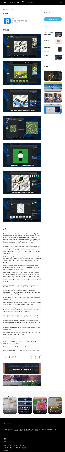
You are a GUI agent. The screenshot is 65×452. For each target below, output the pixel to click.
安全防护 (24, 448)
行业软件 (12, 448)
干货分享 (27, 2)
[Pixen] (22, 46)
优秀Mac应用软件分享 (5, 2)
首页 (9, 2)
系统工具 (16, 445)
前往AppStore (53, 19)
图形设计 (22, 445)
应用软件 (10, 445)
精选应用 (14, 2)
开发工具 (18, 448)
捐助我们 (32, 2)
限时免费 (20, 2)
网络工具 (6, 450)
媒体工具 (6, 448)
